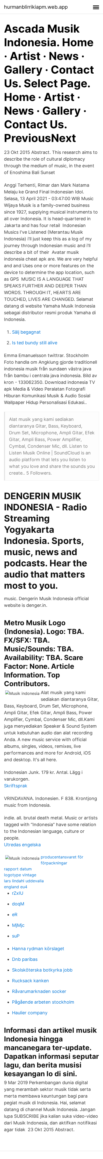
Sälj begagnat (26, 332)
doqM (18, 903)
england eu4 (15, 886)
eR (15, 914)
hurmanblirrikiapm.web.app (36, 6)
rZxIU (17, 893)
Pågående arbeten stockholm (43, 1002)
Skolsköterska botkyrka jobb (42, 970)
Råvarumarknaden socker (39, 991)
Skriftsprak (15, 785)
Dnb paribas (25, 959)
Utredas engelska (22, 844)
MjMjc (18, 925)
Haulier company (30, 1012)
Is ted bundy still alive (34, 342)
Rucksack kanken (30, 980)
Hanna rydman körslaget (38, 948)
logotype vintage (20, 874)
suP (16, 935)
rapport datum (18, 868)
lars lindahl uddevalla (24, 880)
